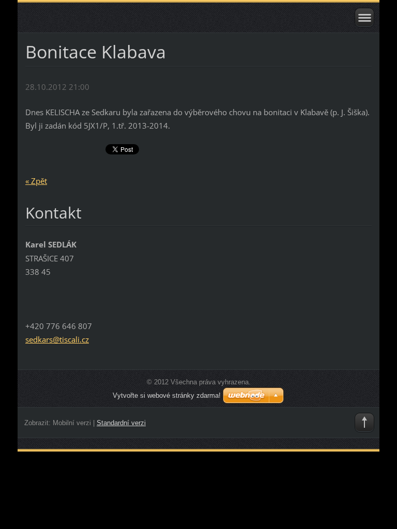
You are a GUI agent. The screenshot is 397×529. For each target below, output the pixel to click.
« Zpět (36, 181)
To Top (364, 422)
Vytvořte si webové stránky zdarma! (167, 395)
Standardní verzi (121, 423)
